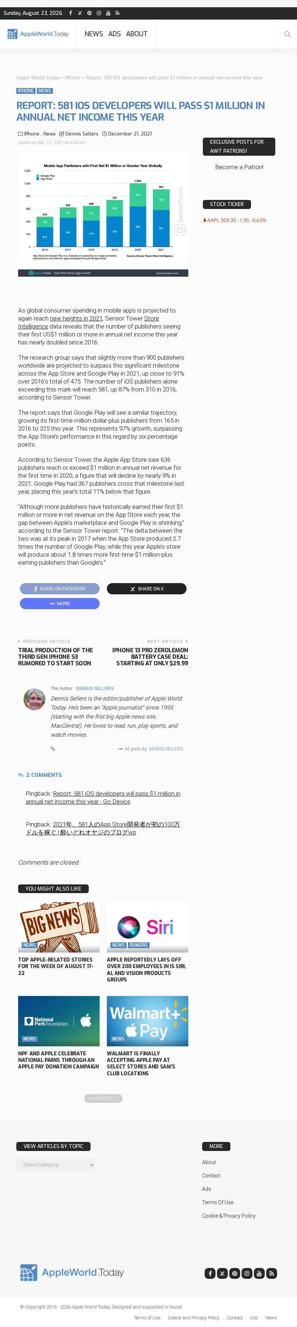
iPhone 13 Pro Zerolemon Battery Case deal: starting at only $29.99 (150, 656)
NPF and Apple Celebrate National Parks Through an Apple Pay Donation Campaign (58, 1060)
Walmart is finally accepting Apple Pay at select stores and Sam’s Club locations (141, 1063)
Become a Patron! (239, 167)
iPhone (26, 91)
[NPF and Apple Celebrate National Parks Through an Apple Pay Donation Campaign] (59, 1021)
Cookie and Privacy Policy (193, 1317)
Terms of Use (217, 1202)
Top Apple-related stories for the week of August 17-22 (55, 966)
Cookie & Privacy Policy (229, 1216)
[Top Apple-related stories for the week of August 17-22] (59, 927)
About (137, 34)
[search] (287, 34)
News (93, 34)
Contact (211, 1176)
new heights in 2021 (76, 318)
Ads (114, 34)
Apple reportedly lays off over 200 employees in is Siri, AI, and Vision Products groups (146, 969)
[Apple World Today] (38, 34)
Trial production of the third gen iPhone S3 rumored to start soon (55, 656)
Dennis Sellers (82, 134)
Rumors (139, 945)
